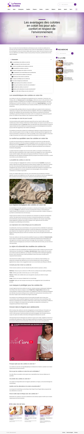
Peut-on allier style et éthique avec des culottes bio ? (23, 91)
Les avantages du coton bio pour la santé (21, 64)
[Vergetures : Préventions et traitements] (46, 410)
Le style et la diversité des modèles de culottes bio (22, 74)
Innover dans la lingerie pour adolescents (20, 80)
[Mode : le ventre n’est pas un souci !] (31, 410)
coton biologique (29, 100)
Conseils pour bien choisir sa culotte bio (21, 76)
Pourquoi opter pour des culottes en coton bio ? (22, 82)
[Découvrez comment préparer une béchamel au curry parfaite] (59, 63)
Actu (47, 36)
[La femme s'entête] (14, 4)
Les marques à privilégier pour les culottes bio (21, 78)
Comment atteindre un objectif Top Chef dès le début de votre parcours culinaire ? (69, 71)
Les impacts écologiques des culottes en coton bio (22, 70)
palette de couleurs (47, 110)
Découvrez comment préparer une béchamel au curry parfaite (68, 63)
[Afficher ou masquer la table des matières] (35, 59)
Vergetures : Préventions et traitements (46, 418)
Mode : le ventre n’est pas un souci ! (30, 418)
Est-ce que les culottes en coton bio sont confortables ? (24, 84)
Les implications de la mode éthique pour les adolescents (24, 72)
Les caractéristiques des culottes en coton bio (21, 62)
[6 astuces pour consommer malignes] (15, 410)
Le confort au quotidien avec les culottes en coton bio (22, 66)
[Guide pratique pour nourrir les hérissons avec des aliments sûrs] (59, 78)
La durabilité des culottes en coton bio (20, 68)
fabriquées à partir (21, 100)
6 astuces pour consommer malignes (15, 418)
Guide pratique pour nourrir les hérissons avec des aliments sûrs (68, 78)
